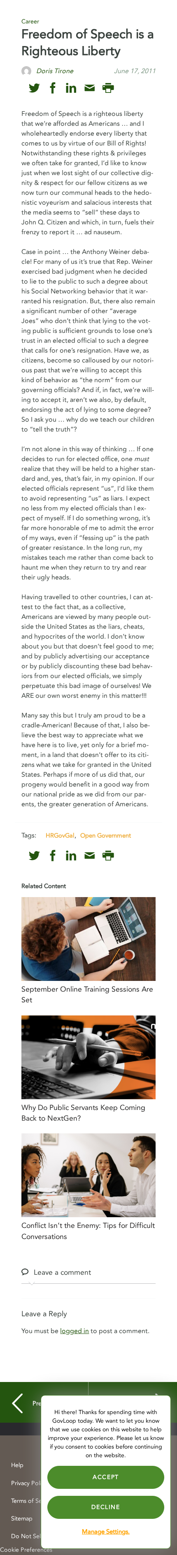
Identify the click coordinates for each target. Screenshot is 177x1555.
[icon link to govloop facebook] (52, 88)
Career (30, 21)
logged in (74, 1331)
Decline (105, 1507)
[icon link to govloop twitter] (34, 88)
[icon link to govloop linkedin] (71, 88)
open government (105, 835)
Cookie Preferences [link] (26, 1550)
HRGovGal (60, 835)
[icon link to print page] (108, 88)
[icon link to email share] (89, 88)
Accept (106, 1477)
